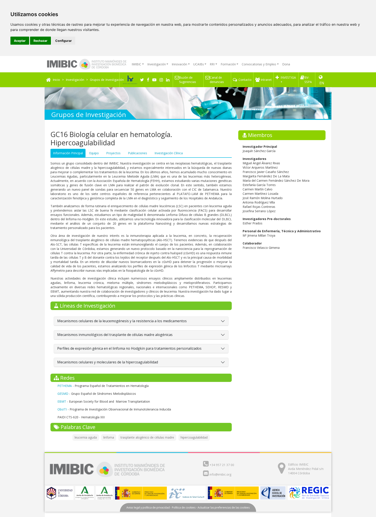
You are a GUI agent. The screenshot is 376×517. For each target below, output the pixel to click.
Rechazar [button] (40, 40)
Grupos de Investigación (107, 80)
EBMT (61, 401)
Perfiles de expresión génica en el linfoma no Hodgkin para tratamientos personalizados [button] (129, 348)
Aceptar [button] (20, 40)
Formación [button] (228, 64)
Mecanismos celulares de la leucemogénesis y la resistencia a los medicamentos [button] (122, 321)
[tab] (141, 321)
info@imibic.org (220, 474)
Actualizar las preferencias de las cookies (224, 507)
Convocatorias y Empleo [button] (259, 64)
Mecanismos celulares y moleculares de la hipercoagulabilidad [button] (107, 362)
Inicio (56, 80)
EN (321, 83)
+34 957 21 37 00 (222, 465)
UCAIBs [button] (198, 64)
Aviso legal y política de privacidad (148, 507)
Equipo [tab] (94, 153)
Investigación (75, 80)
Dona (286, 64)
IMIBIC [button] (136, 64)
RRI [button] (212, 64)
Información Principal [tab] (68, 153)
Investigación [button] (156, 64)
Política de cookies (183, 507)
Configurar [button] (63, 40)
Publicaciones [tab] (137, 153)
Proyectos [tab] (113, 153)
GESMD (62, 394)
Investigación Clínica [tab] (168, 153)
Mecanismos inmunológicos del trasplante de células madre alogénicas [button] (115, 335)
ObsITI (62, 409)
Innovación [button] (179, 64)
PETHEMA (65, 386)
